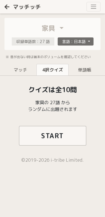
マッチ (20, 70)
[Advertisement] (42, 196)
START (52, 135)
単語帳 (84, 70)
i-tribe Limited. (67, 160)
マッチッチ (27, 7)
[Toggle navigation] (94, 6)
